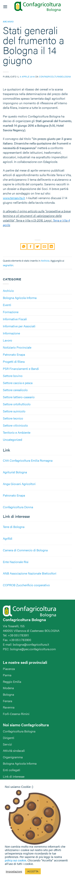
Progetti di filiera (14, 361)
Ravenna (8, 707)
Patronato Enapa (14, 354)
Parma (7, 675)
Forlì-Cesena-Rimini (16, 714)
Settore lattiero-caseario (19, 397)
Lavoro (7, 340)
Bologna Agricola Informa (20, 298)
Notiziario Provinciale (17, 347)
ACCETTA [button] (32, 871)
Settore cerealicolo (15, 390)
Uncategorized (12, 439)
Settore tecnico (13, 418)
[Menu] (5, 6)
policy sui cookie (15, 860)
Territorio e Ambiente (16, 432)
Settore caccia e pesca (17, 383)
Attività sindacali (14, 750)
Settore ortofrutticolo (17, 404)
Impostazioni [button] (14, 871)
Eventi (7, 305)
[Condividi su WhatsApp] (23, 246)
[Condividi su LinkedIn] (51, 246)
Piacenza (9, 669)
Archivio (8, 290)
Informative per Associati (19, 326)
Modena (8, 688)
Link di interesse (13, 776)
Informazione (11, 333)
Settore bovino (12, 376)
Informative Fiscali (15, 319)
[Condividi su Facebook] (30, 246)
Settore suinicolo (14, 411)
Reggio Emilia (12, 681)
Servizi (7, 744)
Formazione (10, 312)
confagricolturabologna (55, 76)
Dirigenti (8, 738)
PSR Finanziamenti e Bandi (21, 368)
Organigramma (13, 757)
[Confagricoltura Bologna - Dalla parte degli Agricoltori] (37, 7)
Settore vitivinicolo (15, 425)
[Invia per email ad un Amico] (44, 246)
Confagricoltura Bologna (19, 731)
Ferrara (7, 701)
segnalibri (8, 265)
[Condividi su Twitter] (37, 246)
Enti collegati (11, 770)
